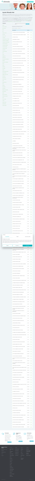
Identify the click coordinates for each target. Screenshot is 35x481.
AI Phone (11, 472)
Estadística (3, 60)
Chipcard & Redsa (12, 455)
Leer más (20, 441)
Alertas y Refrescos (4, 26)
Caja (2, 31)
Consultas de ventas (4, 46)
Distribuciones (4, 57)
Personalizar (17, 245)
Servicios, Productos (4, 94)
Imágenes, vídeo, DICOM (5, 74)
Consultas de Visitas (4, 48)
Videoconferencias (12, 469)
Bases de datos (4, 28)
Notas (3, 83)
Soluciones (16, 1)
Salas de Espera (4, 91)
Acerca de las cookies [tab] (27, 236)
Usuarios (3, 100)
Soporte (22, 1)
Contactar (25, 1)
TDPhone (11, 461)
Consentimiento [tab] (7, 236)
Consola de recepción (4, 43)
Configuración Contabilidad (5, 40)
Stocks (3, 97)
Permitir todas (27, 245)
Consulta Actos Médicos (5, 45)
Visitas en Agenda (4, 105)
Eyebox (3, 63)
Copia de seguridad (4, 51)
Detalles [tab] (17, 236)
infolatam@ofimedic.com (10, 21)
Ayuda (21, 452)
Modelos (19, 1)
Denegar (7, 245)
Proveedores (3, 88)
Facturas (3, 65)
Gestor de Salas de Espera (5, 71)
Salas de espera (22, 455)
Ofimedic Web (16, 450)
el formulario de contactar (18, 21)
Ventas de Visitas (4, 102)
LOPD (3, 80)
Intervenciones (4, 77)
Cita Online (3, 34)
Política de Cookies (28, 455)
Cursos (3, 54)
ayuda (8, 435)
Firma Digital (3, 68)
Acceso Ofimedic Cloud (30, 1)
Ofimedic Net (16, 455)
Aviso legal (2, 455)
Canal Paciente (11, 467)
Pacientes (3, 85)
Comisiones (3, 37)
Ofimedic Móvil (17, 452)
